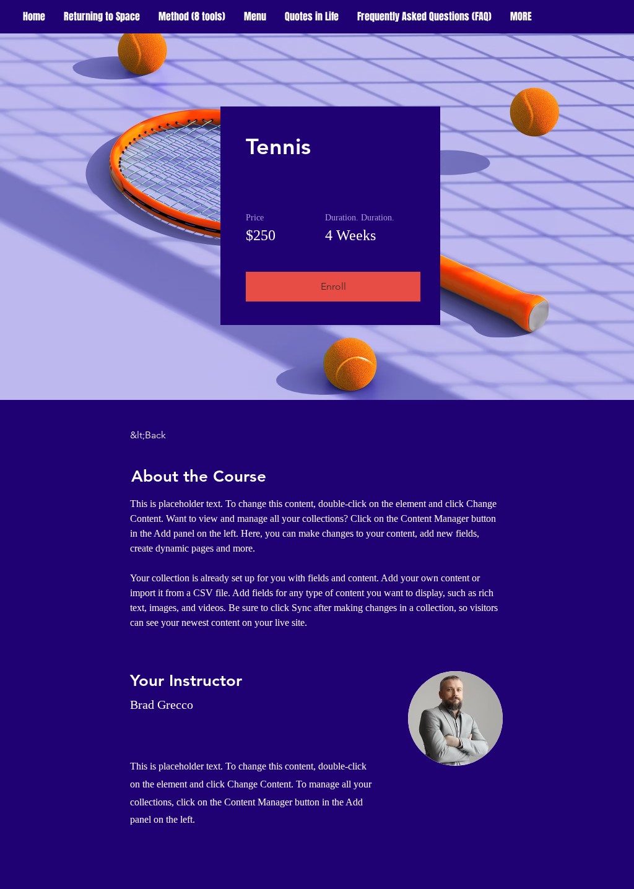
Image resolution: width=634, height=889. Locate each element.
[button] (521, 16)
